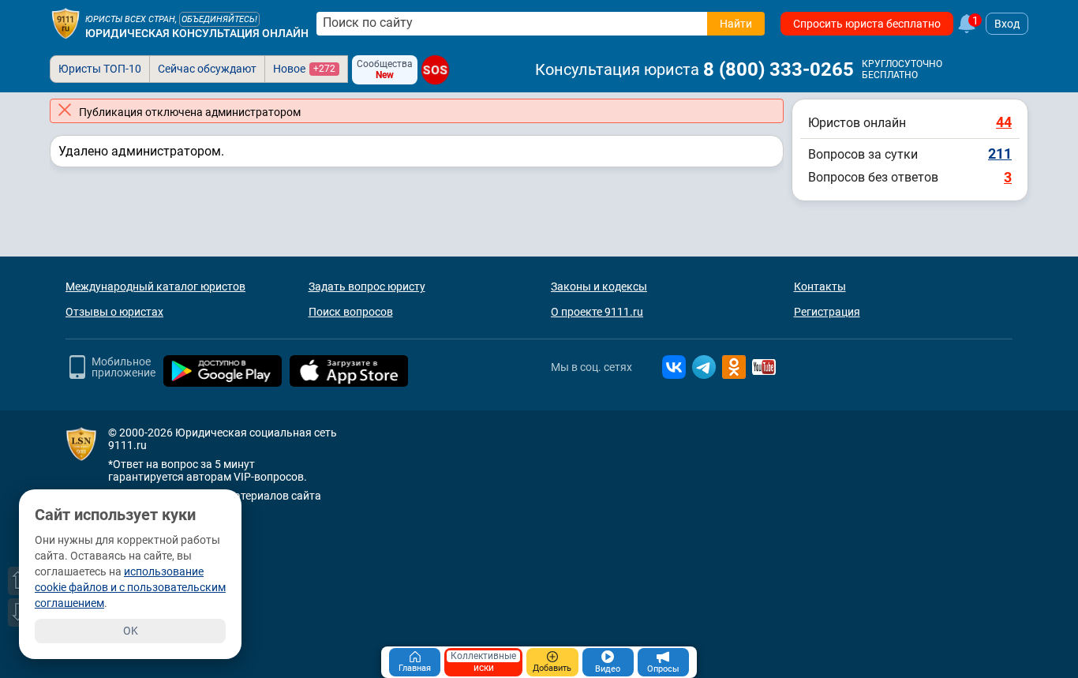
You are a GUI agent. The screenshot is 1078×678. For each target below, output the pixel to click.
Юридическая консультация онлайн (197, 33)
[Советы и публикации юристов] (65, 23)
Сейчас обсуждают (207, 68)
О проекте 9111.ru (597, 311)
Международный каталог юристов (155, 286)
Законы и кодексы (599, 286)
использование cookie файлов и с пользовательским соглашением (130, 587)
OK (130, 630)
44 (1004, 122)
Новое (304, 68)
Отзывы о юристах (114, 311)
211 (1000, 153)
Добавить (552, 668)
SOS (435, 70)
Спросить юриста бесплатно (867, 23)
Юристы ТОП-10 (99, 68)
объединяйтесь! (219, 19)
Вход (1007, 23)
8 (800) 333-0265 (778, 69)
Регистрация (827, 311)
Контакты (820, 286)
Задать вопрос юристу (367, 286)
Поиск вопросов (351, 311)
